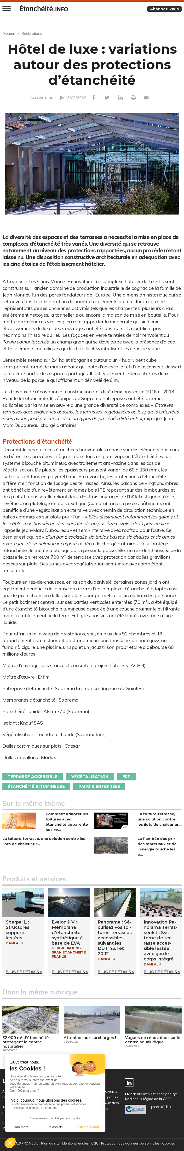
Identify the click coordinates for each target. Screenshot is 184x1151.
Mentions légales (75, 1143)
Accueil (8, 33)
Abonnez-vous (164, 9)
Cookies (168, 1143)
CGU (94, 1143)
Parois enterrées (99, 786)
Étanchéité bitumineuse (36, 786)
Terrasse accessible (33, 776)
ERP (126, 776)
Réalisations (31, 33)
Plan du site (50, 1143)
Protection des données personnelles (130, 1143)
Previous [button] (9, 118)
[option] (92, 169)
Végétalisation (90, 776)
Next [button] (20, 118)
